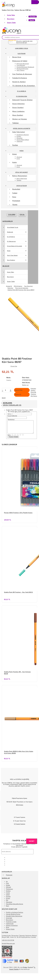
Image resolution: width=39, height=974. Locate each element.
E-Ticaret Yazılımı (19, 824)
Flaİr (7, 883)
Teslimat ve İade (11, 922)
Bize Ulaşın (10, 19)
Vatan (8, 895)
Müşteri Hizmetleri (12, 925)
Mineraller (19, 138)
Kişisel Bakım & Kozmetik (21, 128)
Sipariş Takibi (11, 23)
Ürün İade (9, 918)
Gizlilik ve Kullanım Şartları (14, 912)
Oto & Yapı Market (21, 172)
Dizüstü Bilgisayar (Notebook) (25, 67)
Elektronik (22, 53)
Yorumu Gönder (13, 437)
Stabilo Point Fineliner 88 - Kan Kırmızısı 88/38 (17, 673)
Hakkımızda (10, 924)
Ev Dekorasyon (21, 96)
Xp (7, 881)
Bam (7, 906)
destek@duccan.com (8, 943)
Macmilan (9, 902)
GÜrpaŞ (8, 887)
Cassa (8, 893)
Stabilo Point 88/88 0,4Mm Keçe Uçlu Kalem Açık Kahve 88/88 (18, 752)
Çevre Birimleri (21, 65)
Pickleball (9, 875)
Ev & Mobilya (21, 91)
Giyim (18, 158)
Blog (7, 927)
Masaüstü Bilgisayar (22, 68)
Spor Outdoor (21, 186)
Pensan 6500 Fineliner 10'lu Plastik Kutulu (18, 513)
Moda (22, 151)
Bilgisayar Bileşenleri (23, 64)
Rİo (7, 900)
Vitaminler (20, 141)
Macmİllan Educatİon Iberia (14, 904)
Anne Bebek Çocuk (21, 48)
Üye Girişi (11, 215)
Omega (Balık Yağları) (23, 140)
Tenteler (19, 180)
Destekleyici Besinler (23, 135)
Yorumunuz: (11, 419)
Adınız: (9, 414)
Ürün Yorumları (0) (12, 405)
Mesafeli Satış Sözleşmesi (14, 916)
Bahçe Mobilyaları (22, 178)
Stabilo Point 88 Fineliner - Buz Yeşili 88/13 (18, 592)
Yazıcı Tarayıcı (21, 70)
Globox (8, 891)
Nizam (8, 898)
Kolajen (19, 136)
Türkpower (9, 889)
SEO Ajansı (19, 805)
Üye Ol (22, 215)
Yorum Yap (14, 366)
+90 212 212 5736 (8, 940)
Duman (8, 896)
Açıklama (7, 403)
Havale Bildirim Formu (13, 914)
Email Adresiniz (12, 416)
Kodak (8, 885)
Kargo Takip (11, 15)
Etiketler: (33, 389)
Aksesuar (19, 157)
